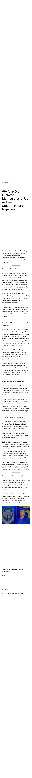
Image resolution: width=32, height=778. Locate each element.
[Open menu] (29, 182)
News (21, 569)
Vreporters (5, 182)
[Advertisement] (16, 16)
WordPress (19, 593)
